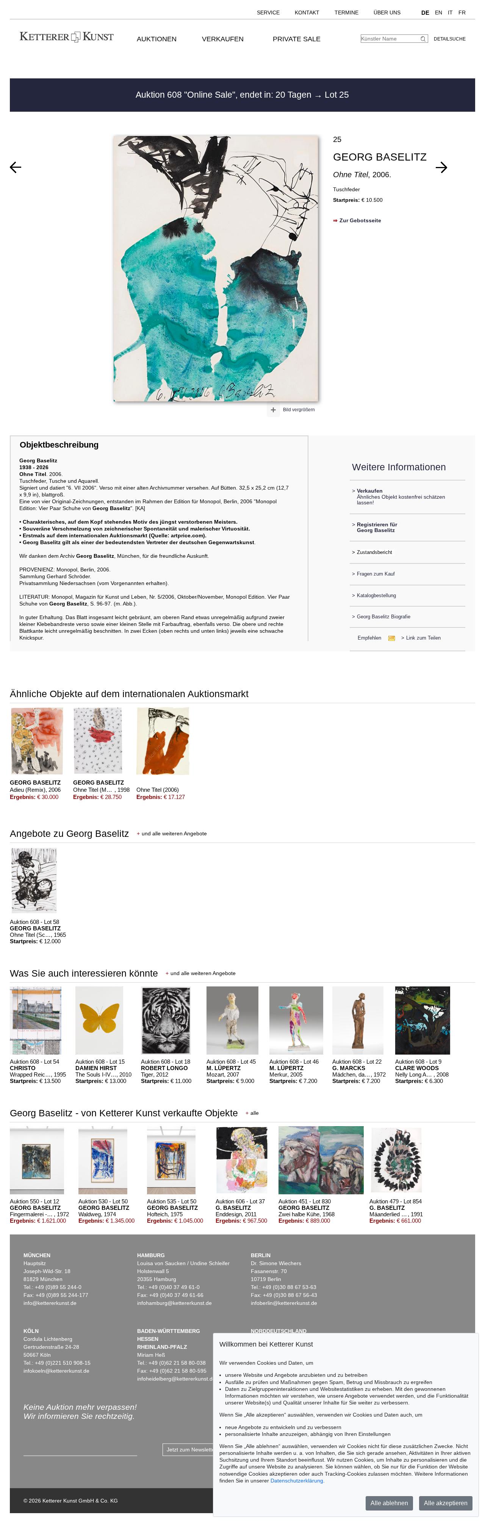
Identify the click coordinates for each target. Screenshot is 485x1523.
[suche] (424, 39)
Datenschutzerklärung (297, 1481)
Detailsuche (450, 39)
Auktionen (157, 39)
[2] (15, 167)
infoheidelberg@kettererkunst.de (176, 1379)
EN (438, 12)
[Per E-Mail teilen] (389, 638)
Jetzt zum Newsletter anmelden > (207, 1450)
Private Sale (297, 39)
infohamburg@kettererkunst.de (174, 1303)
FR (462, 12)
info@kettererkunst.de (50, 1303)
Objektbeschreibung (59, 444)
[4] (441, 167)
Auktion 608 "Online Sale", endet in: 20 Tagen (225, 95)
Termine (346, 12)
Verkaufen (223, 39)
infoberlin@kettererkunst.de (284, 1303)
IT (450, 12)
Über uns (387, 12)
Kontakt (307, 12)
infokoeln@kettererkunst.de (56, 1371)
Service (268, 12)
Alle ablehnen (389, 1503)
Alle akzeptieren (446, 1503)
